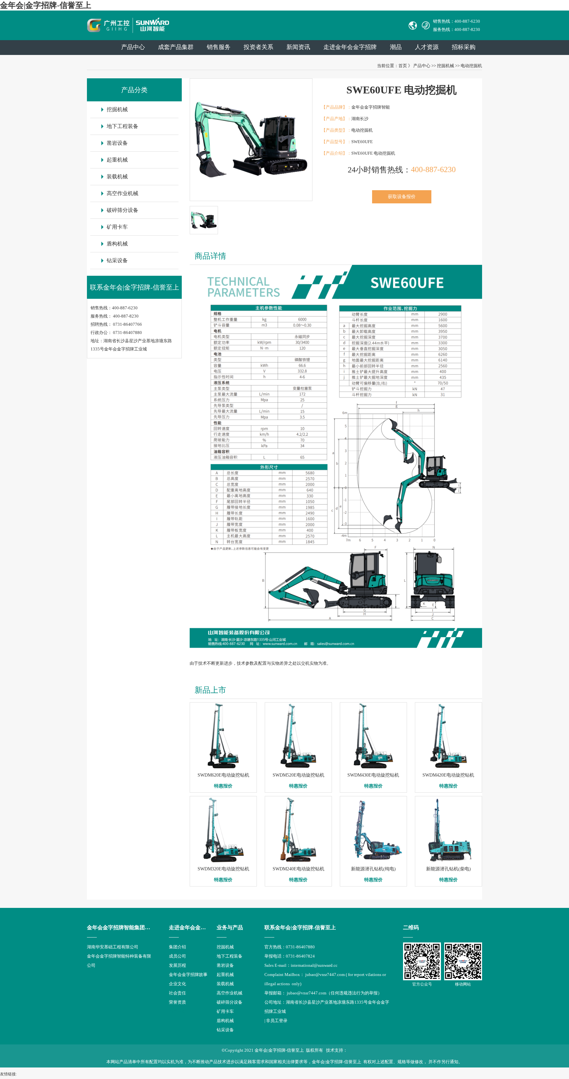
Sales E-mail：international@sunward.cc (301, 965)
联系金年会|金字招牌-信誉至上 (300, 927)
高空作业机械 (122, 193)
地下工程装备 (122, 126)
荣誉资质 (177, 1002)
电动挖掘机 (471, 65)
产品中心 (133, 47)
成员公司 (177, 956)
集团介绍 (177, 946)
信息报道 (177, 1011)
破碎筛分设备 (122, 210)
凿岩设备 (117, 143)
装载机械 (117, 176)
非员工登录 (276, 1020)
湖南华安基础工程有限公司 (112, 946)
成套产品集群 (176, 47)
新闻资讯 (298, 47)
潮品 (396, 47)
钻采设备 (117, 260)
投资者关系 (258, 47)
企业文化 (177, 983)
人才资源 (427, 47)
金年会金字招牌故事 (188, 974)
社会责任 (177, 992)
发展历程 (177, 965)
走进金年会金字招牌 (192, 927)
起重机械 (117, 160)
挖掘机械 (445, 65)
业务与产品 (230, 927)
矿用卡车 (117, 227)
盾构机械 (117, 243)
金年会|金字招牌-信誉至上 (45, 5)
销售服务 (218, 47)
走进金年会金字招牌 (350, 47)
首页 (402, 65)
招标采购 (463, 47)
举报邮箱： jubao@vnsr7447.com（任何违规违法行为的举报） (323, 992)
